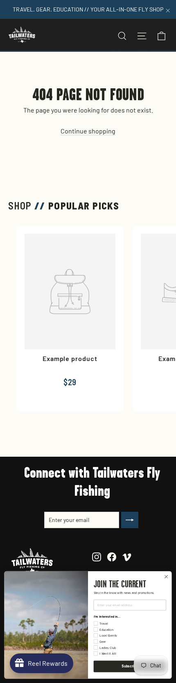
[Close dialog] (166, 576)
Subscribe (130, 666)
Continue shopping (88, 131)
